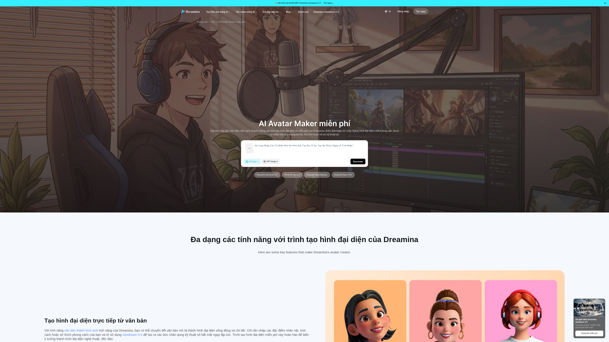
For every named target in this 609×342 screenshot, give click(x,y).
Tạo (213, 21)
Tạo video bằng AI (245, 11)
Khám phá (303, 11)
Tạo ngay (421, 11)
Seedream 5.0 (132, 334)
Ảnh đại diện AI (270, 11)
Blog (288, 11)
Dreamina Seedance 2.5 (326, 11)
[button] (605, 3)
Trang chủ (202, 21)
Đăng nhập (403, 11)
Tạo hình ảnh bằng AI (217, 11)
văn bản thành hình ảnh (81, 330)
